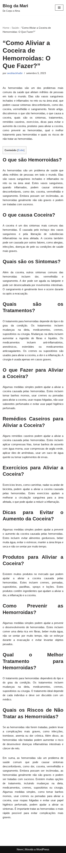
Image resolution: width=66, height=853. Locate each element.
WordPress (42, 849)
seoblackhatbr (15, 73)
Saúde (15, 27)
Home (6, 27)
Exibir (21, 150)
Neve (20, 849)
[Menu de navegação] (59, 8)
